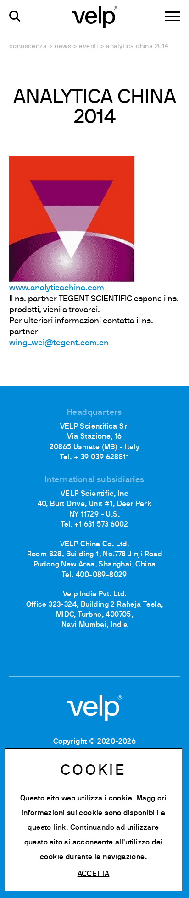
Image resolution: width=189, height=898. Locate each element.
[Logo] (94, 16)
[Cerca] (15, 16)
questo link (47, 828)
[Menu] (172, 16)
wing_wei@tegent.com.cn (59, 343)
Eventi (88, 46)
